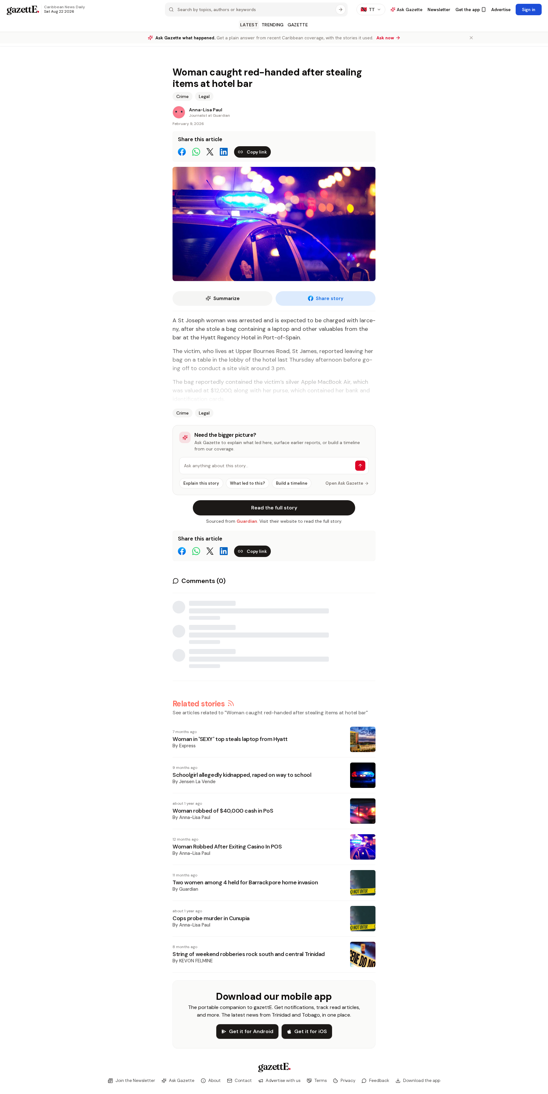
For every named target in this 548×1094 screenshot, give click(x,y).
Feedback (379, 1081)
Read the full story (274, 507)
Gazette (298, 25)
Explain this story (201, 483)
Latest (249, 25)
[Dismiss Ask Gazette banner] (471, 37)
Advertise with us (283, 1081)
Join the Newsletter (135, 1081)
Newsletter (438, 9)
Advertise (501, 9)
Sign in (528, 9)
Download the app (421, 1081)
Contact (243, 1081)
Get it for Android (251, 1031)
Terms (320, 1081)
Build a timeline (291, 483)
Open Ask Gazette (344, 483)
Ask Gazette (181, 1081)
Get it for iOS (310, 1031)
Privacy (348, 1081)
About (214, 1081)
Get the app (467, 9)
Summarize (226, 298)
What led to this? (247, 483)
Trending (273, 25)
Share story (329, 298)
